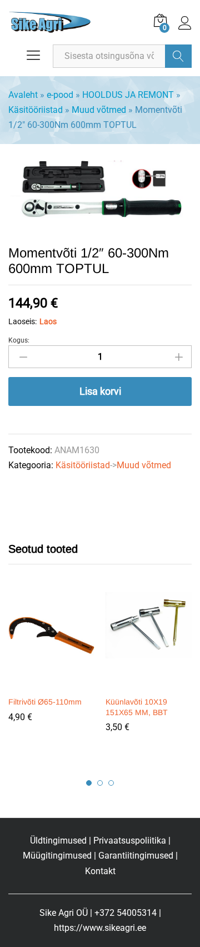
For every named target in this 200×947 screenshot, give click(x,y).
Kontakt (100, 871)
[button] (50, 683)
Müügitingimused (57, 855)
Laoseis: (22, 321)
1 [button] (89, 783)
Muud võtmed (99, 110)
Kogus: (18, 340)
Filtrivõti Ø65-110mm (45, 701)
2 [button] (100, 783)
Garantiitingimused (135, 855)
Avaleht (23, 95)
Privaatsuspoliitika (129, 840)
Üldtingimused (58, 840)
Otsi (178, 56)
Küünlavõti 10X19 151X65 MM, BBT (137, 706)
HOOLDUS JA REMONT (128, 95)
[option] (51, 665)
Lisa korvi (100, 391)
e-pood (60, 95)
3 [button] (111, 783)
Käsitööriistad (35, 110)
